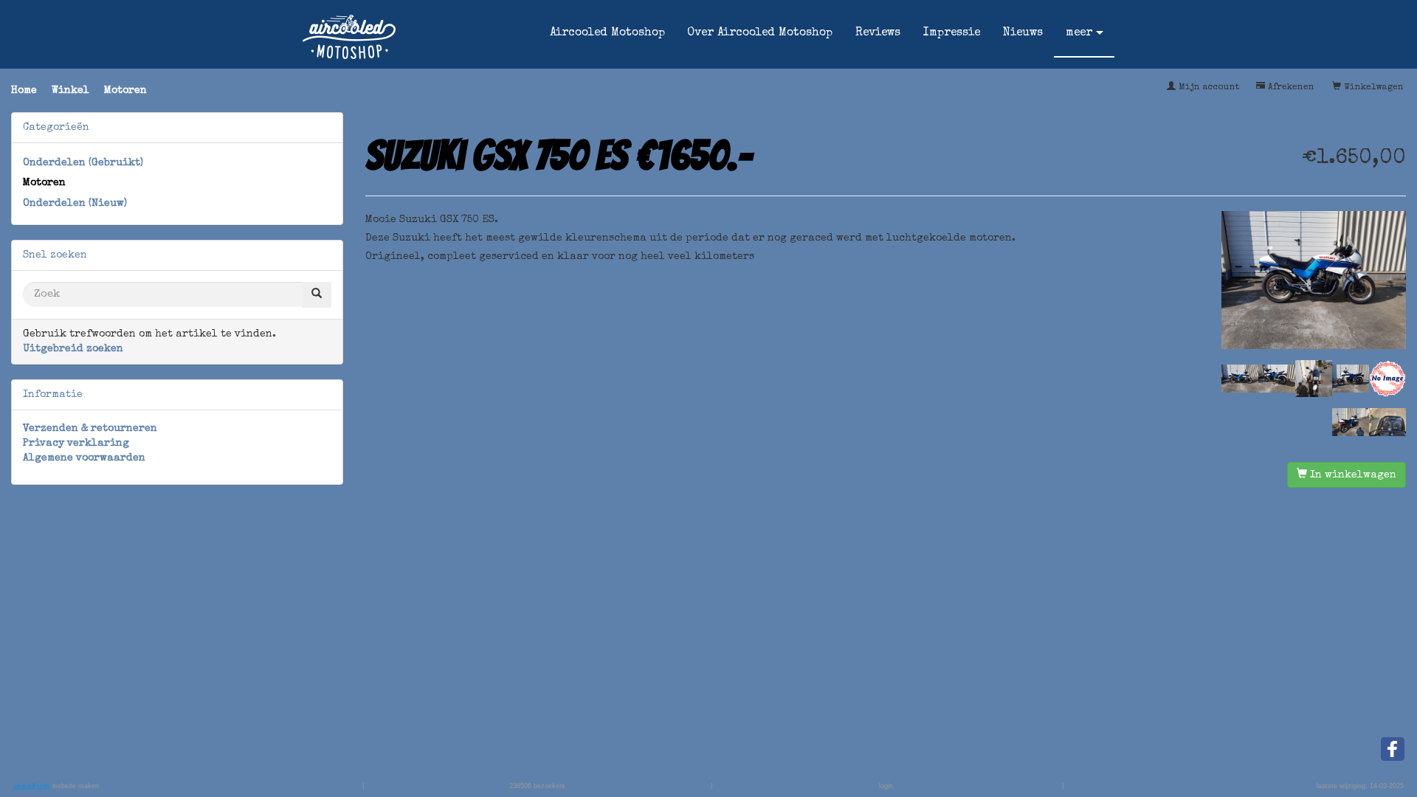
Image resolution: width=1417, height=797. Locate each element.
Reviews (877, 33)
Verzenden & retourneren (90, 429)
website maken (74, 786)
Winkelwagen (1372, 87)
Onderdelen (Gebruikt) (83, 163)
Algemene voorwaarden (84, 458)
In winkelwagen (1351, 475)
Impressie (951, 33)
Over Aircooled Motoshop (759, 33)
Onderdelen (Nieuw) (75, 204)
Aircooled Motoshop (607, 33)
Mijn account (1207, 87)
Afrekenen (1289, 87)
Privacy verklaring (76, 443)
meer (1079, 33)
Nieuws (1023, 33)
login (886, 786)
